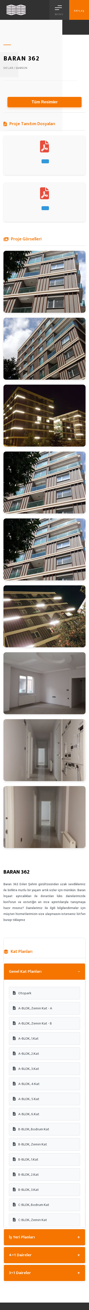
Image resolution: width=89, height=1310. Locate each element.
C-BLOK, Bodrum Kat (33, 1205)
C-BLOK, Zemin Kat (32, 1220)
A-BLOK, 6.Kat (28, 1114)
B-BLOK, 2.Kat (28, 1174)
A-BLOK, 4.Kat (29, 1084)
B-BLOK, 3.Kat (28, 1190)
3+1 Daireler (44, 1273)
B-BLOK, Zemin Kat (32, 1144)
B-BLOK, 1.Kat (28, 1159)
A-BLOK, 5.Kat (28, 1099)
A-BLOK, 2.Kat (28, 1054)
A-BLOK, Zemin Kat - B (35, 1023)
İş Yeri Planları (44, 1237)
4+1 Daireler (44, 1255)
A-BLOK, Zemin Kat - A (35, 1008)
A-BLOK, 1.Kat (28, 1038)
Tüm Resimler (45, 102)
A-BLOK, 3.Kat (28, 1069)
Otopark (24, 993)
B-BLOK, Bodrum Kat (33, 1129)
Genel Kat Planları (44, 971)
